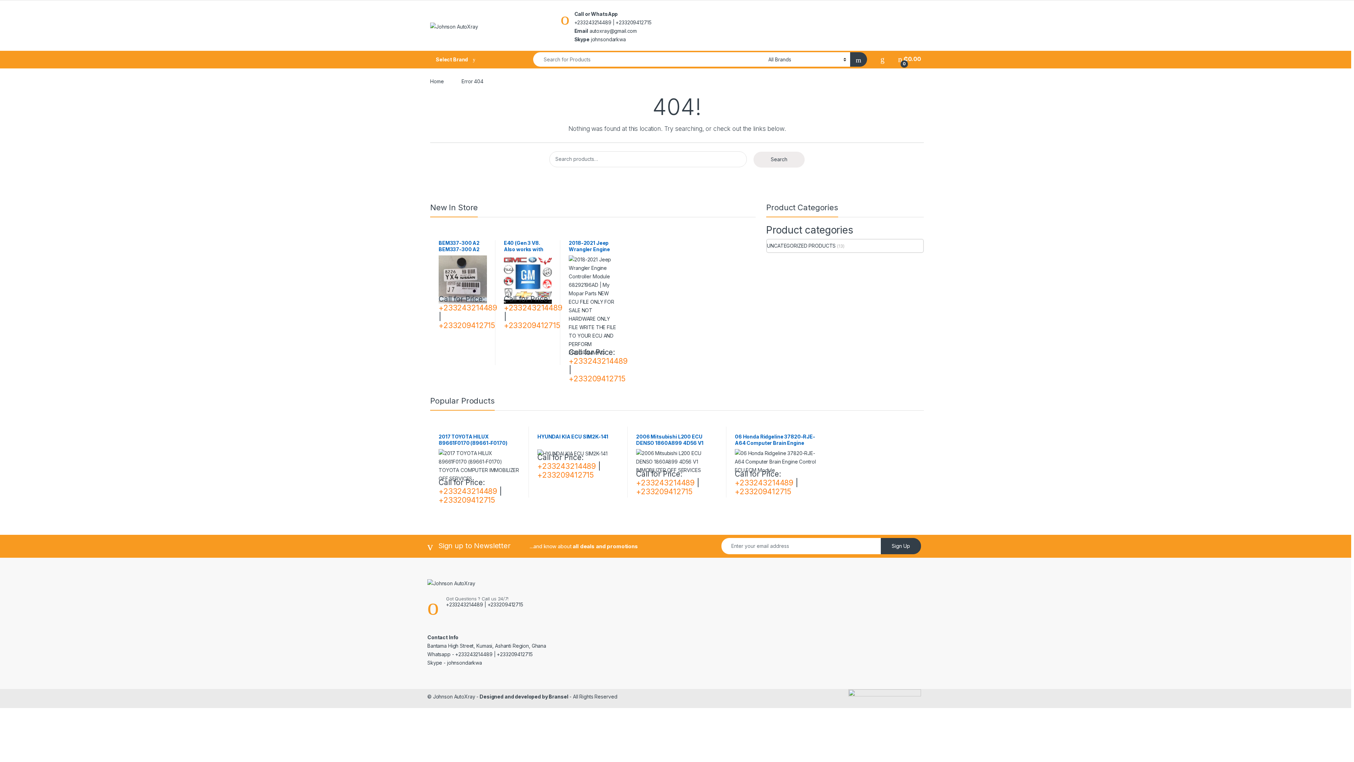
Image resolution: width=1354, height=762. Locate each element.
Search (779, 159)
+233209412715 (467, 325)
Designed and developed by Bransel (523, 697)
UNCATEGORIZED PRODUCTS (801, 246)
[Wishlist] (882, 59)
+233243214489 (468, 307)
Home (437, 81)
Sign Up (901, 546)
